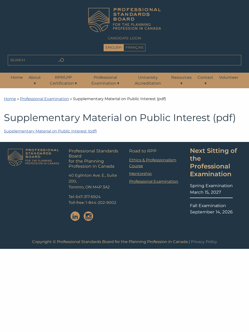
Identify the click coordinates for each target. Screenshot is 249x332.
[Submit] (61, 60)
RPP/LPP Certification (63, 80)
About (35, 80)
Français (134, 47)
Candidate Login (124, 38)
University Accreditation (148, 80)
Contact (205, 80)
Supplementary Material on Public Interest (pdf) (50, 131)
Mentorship (140, 173)
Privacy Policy (204, 241)
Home (17, 77)
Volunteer (228, 77)
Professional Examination (105, 80)
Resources (181, 80)
